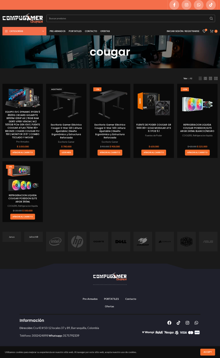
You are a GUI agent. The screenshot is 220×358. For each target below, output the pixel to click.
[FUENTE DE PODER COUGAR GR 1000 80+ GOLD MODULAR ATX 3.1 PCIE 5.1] (153, 104)
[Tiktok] (178, 323)
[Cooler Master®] (186, 241)
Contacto (130, 298)
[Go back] (86, 52)
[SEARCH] (211, 18)
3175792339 (64, 335)
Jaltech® (33, 236)
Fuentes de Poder (153, 135)
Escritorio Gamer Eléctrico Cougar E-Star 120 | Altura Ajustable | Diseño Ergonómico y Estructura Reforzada (66, 131)
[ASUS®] (208, 241)
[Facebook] (169, 323)
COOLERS (187, 135)
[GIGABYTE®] (99, 241)
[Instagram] (187, 323)
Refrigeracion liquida (203, 135)
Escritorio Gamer (66, 142)
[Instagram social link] (186, 5)
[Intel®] (55, 241)
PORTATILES (111, 298)
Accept (208, 352)
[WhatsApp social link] (199, 5)
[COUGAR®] (143, 241)
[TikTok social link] (211, 5)
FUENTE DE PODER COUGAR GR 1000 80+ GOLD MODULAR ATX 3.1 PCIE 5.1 (153, 128)
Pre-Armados (22, 141)
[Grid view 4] (216, 78)
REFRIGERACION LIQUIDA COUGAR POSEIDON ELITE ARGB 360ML (22, 198)
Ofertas (109, 306)
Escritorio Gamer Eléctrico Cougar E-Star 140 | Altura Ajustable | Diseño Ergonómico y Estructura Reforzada (109, 131)
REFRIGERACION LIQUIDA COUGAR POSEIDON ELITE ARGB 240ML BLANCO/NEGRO (197, 128)
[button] (22, 153)
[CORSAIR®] (164, 241)
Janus (12, 236)
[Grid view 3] (210, 78)
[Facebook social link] (174, 5)
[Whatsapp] (196, 323)
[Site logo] (22, 18)
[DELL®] (121, 241)
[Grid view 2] (205, 78)
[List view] (200, 78)
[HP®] (77, 241)
